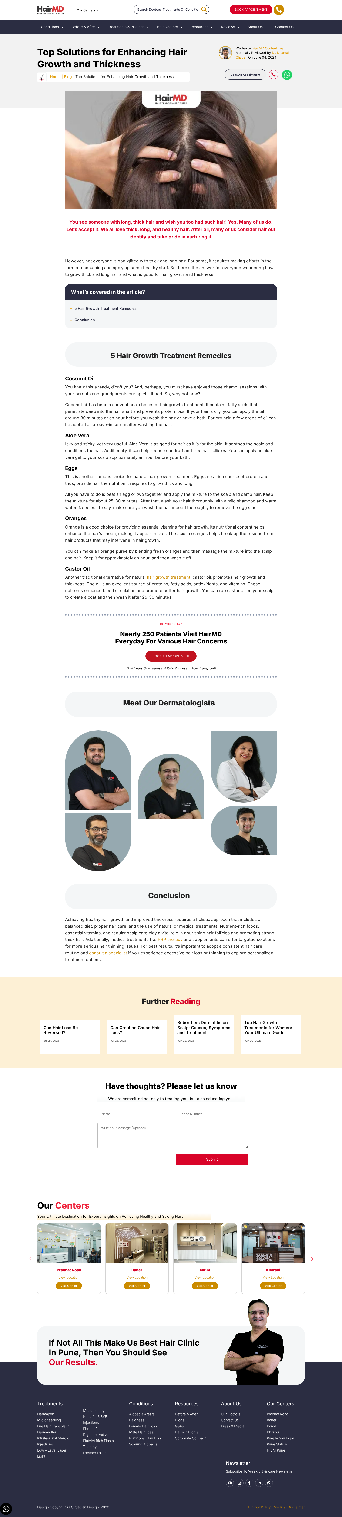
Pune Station (277, 1444)
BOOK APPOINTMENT (251, 9)
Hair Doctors (167, 27)
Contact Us (284, 27)
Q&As (179, 1426)
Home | (56, 76)
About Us (255, 27)
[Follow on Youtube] (230, 1483)
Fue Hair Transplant (53, 1426)
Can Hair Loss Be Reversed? (61, 1030)
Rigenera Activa (95, 1434)
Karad (271, 1426)
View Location (68, 1277)
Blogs (179, 1420)
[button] (30, 1258)
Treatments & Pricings (126, 27)
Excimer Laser (94, 1453)
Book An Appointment (245, 74)
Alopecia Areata (141, 1414)
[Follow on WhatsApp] (269, 1483)
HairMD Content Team (269, 48)
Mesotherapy (93, 1410)
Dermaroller (46, 1432)
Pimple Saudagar (280, 1438)
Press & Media (232, 1426)
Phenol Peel (93, 1428)
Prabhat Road (277, 1414)
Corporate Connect (190, 1438)
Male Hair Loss (141, 1432)
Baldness (136, 1420)
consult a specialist (108, 952)
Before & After (83, 27)
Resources (199, 27)
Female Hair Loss (143, 1426)
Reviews (228, 27)
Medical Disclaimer (289, 1507)
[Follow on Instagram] (240, 1483)
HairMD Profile (187, 1432)
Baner (271, 1420)
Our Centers (86, 10)
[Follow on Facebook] (249, 1483)
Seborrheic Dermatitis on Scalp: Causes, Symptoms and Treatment (203, 1027)
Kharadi (273, 1432)
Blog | (69, 76)
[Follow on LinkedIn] (259, 1483)
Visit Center (68, 1286)
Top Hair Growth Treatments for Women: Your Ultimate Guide (268, 1027)
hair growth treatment (168, 577)
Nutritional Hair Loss (145, 1438)
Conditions (50, 27)
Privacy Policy (259, 1507)
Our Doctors (230, 1414)
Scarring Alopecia (143, 1444)
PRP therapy (170, 939)
